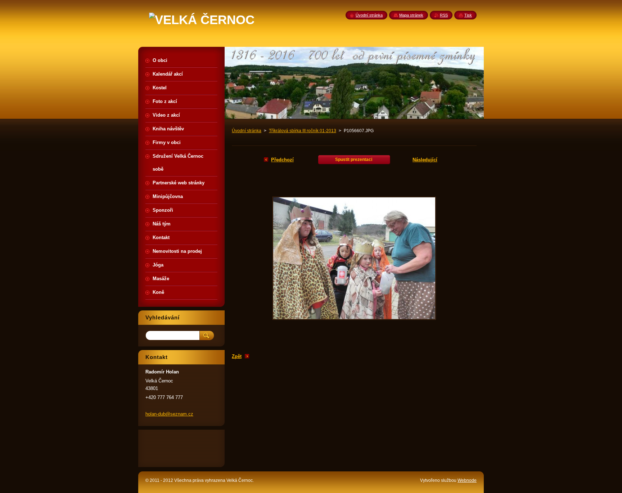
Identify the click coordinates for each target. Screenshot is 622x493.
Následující (425, 159)
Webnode (467, 480)
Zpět (237, 356)
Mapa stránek (411, 15)
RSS (444, 15)
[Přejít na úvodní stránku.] (201, 20)
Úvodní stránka (246, 131)
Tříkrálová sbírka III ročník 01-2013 (302, 131)
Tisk (468, 15)
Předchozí (282, 159)
